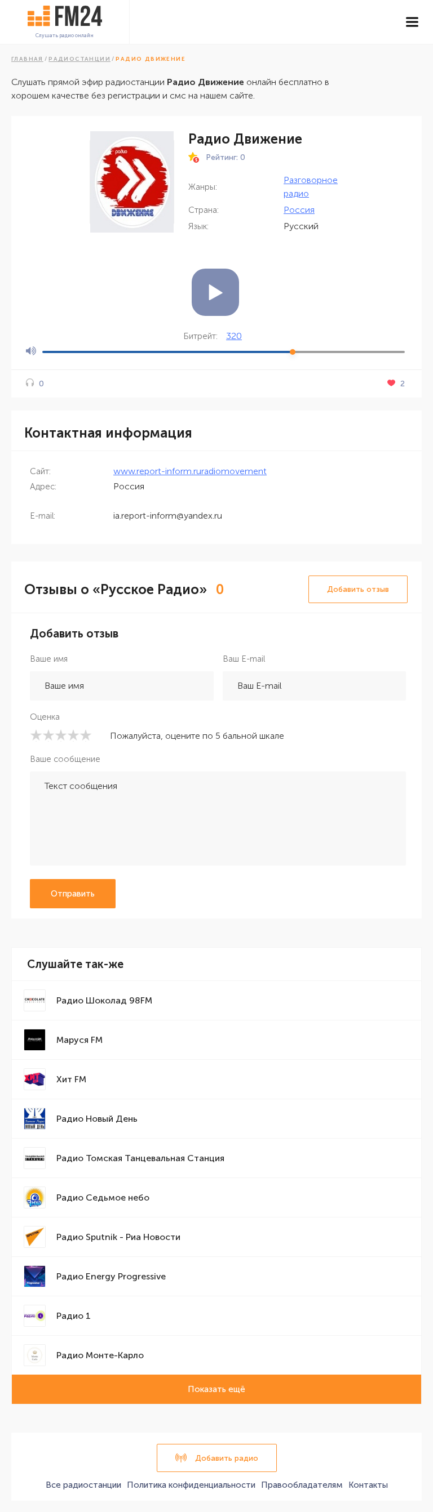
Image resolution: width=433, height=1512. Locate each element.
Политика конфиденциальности (191, 1484)
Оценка (45, 717)
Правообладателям (302, 1484)
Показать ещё (216, 1389)
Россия (299, 209)
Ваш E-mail (244, 659)
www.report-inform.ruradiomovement (190, 471)
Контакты (368, 1484)
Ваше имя (49, 659)
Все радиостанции (83, 1484)
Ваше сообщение (65, 759)
